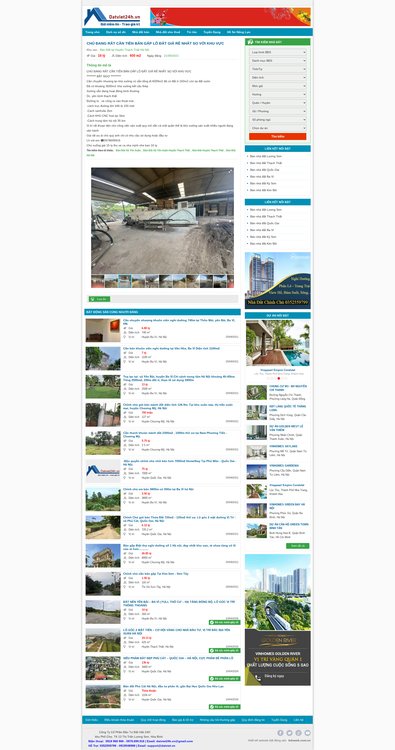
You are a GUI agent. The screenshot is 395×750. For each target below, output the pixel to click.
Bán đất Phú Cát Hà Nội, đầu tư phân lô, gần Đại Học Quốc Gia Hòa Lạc (173, 686)
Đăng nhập (301, 2)
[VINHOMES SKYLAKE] (256, 453)
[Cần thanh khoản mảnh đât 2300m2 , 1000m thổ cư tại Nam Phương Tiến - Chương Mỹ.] (103, 443)
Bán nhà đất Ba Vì (262, 176)
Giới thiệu (91, 719)
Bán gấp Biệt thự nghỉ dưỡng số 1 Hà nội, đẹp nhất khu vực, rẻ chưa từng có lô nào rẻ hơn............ (179, 547)
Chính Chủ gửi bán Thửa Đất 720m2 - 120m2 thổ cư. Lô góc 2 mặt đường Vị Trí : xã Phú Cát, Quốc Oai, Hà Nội (179, 519)
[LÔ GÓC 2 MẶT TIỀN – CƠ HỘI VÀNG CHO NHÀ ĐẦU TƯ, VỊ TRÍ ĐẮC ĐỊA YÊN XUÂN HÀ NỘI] (103, 640)
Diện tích (134, 332)
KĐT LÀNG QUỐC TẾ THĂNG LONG (288, 408)
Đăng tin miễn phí (294, 32)
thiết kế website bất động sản (267, 740)
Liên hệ (298, 719)
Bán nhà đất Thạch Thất (266, 163)
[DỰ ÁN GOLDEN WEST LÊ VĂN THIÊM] (256, 433)
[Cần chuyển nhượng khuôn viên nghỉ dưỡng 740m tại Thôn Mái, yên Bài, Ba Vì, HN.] (103, 330)
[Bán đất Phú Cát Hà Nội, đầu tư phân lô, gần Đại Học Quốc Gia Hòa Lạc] (103, 696)
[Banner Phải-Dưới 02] (278, 620)
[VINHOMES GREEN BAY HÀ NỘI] (256, 511)
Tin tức (192, 32)
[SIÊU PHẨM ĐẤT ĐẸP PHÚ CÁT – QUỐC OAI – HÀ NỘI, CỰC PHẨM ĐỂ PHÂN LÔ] (103, 668)
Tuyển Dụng (212, 32)
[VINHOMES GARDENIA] (256, 472)
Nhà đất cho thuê (168, 32)
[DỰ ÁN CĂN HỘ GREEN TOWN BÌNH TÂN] (256, 531)
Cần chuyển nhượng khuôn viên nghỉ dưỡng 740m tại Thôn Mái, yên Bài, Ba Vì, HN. (179, 322)
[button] (230, 171)
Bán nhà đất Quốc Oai (264, 169)
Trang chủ (92, 32)
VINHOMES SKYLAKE (283, 446)
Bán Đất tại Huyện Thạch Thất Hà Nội (124, 49)
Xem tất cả (297, 545)
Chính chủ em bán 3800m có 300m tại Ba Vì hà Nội (158, 489)
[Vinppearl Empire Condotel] (256, 491)
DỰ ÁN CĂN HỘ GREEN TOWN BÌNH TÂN (289, 526)
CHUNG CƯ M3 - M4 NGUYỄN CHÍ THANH (288, 388)
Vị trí (131, 337)
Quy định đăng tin (253, 719)
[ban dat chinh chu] (278, 280)
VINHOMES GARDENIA (284, 465)
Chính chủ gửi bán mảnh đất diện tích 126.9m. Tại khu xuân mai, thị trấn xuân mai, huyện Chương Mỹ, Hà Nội (178, 406)
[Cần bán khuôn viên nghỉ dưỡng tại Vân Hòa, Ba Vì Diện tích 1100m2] (103, 358)
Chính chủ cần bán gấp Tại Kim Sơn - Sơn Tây (155, 573)
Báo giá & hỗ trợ (182, 719)
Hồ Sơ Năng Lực (238, 32)
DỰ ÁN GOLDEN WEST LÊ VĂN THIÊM (286, 428)
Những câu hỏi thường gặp (217, 719)
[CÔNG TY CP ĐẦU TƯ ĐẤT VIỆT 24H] (112, 17)
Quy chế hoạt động (153, 719)
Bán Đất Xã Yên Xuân (128, 150)
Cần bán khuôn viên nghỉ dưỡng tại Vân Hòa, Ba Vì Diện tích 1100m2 (171, 348)
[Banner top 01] (230, 17)
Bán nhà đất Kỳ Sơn (263, 183)
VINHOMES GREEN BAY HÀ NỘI (277, 370)
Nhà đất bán (140, 32)
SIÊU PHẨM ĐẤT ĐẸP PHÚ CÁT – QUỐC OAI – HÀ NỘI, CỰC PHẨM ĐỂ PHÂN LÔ (178, 658)
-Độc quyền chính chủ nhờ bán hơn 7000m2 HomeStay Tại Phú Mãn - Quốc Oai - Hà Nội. (179, 462)
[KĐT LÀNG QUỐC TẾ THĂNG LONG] (256, 413)
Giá (131, 328)
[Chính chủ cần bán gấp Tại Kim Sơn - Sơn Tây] (103, 584)
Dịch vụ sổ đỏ (116, 32)
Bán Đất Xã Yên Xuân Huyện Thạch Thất (166, 150)
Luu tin (101, 299)
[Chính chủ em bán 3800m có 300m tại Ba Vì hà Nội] (103, 499)
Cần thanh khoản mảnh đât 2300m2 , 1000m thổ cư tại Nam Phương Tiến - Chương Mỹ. (175, 434)
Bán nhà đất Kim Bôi (263, 190)
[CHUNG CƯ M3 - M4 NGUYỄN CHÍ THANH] (256, 393)
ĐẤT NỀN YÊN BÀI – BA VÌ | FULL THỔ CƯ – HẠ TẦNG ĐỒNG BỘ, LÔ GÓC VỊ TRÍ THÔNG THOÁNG (179, 603)
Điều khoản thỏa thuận (119, 719)
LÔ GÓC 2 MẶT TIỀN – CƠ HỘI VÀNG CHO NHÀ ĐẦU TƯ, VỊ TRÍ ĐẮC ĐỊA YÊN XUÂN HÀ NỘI (176, 631)
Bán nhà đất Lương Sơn (266, 156)
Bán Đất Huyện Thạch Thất (208, 150)
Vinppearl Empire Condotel (287, 485)
